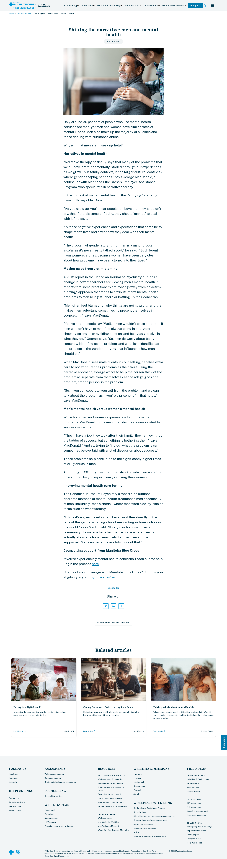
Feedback (224, 742)
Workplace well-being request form (149, 836)
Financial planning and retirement (59, 826)
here (95, 564)
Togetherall (50, 810)
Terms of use (15, 806)
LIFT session (50, 822)
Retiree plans (193, 783)
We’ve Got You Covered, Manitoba (113, 830)
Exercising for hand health (109, 794)
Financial (137, 778)
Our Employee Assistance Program (149, 808)
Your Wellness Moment (108, 826)
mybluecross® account (107, 577)
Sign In (195, 5)
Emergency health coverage (199, 826)
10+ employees (194, 803)
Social (136, 794)
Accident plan (193, 787)
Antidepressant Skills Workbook (112, 806)
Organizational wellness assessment (150, 820)
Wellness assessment (55, 774)
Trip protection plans (196, 831)
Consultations (139, 812)
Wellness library (105, 818)
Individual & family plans (198, 779)
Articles (137, 832)
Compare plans (194, 839)
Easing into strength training (110, 783)
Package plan (193, 834)
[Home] (22, 5)
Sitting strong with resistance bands (111, 788)
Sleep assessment (53, 778)
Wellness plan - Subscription (110, 779)
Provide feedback (17, 802)
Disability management (197, 811)
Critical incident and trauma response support (154, 816)
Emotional (138, 774)
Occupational (139, 786)
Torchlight (49, 814)
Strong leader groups (143, 824)
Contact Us (14, 798)
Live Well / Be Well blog (108, 822)
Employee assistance (196, 815)
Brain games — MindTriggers (111, 802)
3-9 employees (194, 807)
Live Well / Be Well (24, 14)
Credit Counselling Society (110, 798)
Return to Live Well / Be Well (113, 622)
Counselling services (54, 796)
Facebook (13, 774)
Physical (137, 790)
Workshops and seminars (144, 828)
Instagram (13, 778)
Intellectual (138, 782)
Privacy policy (15, 810)
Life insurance (193, 791)
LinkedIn (13, 782)
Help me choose (194, 843)
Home (11, 14)
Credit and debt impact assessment (61, 782)
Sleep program (51, 818)
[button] (71, 5)
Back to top (113, 588)
